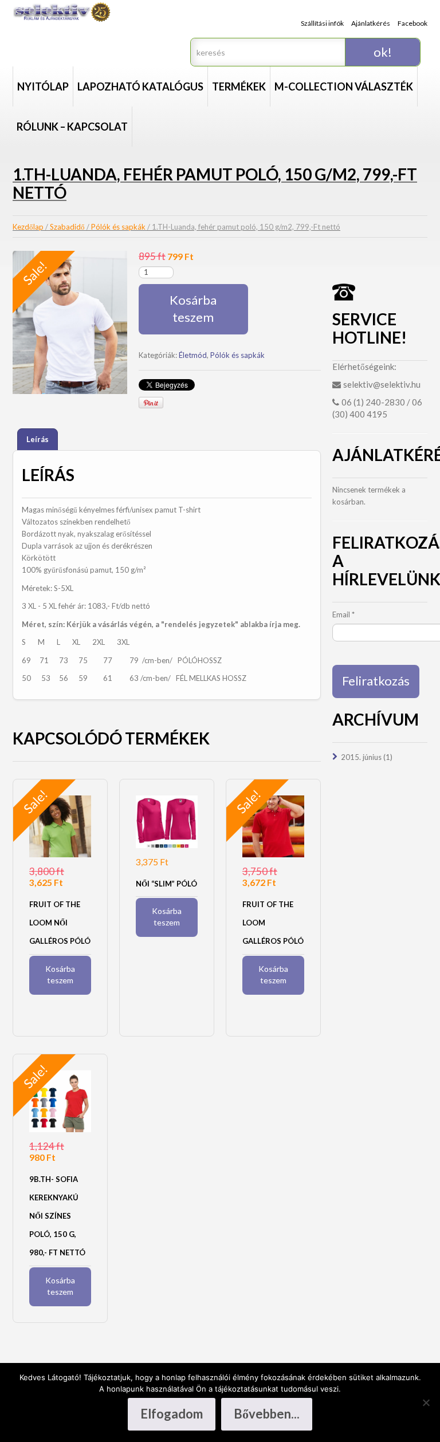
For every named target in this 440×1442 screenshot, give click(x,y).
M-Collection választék (343, 86)
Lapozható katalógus (140, 86)
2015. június (361, 757)
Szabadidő (67, 226)
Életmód (193, 355)
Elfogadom (171, 1413)
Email (343, 614)
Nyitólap (43, 86)
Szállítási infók (322, 23)
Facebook (412, 23)
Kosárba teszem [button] (60, 974)
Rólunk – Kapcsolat (72, 126)
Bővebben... (267, 1413)
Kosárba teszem (193, 308)
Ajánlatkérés (370, 23)
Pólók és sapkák (118, 226)
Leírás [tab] (37, 439)
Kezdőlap (28, 226)
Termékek (239, 86)
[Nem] (425, 1402)
